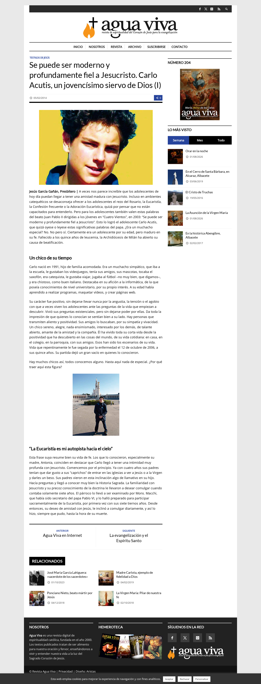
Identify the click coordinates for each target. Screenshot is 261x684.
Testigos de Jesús (40, 57)
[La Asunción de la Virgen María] (175, 218)
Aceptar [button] (169, 679)
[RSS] (219, 8)
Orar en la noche (197, 151)
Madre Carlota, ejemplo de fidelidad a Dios (134, 574)
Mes (200, 140)
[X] (206, 9)
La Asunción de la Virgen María (207, 213)
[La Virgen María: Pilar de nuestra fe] (106, 598)
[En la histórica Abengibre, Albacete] (175, 238)
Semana (178, 140)
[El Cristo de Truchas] (175, 197)
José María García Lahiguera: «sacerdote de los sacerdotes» (67, 574)
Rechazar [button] (184, 679)
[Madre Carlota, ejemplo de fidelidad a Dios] (106, 578)
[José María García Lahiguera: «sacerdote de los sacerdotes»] (36, 578)
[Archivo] (130, 646)
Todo (221, 140)
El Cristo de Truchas (199, 192)
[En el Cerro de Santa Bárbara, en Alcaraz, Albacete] (175, 177)
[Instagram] (211, 8)
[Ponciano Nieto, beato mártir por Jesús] (36, 598)
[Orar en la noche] (175, 156)
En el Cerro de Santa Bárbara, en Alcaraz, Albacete (207, 174)
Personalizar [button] (201, 679)
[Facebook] (200, 8)
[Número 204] (200, 94)
